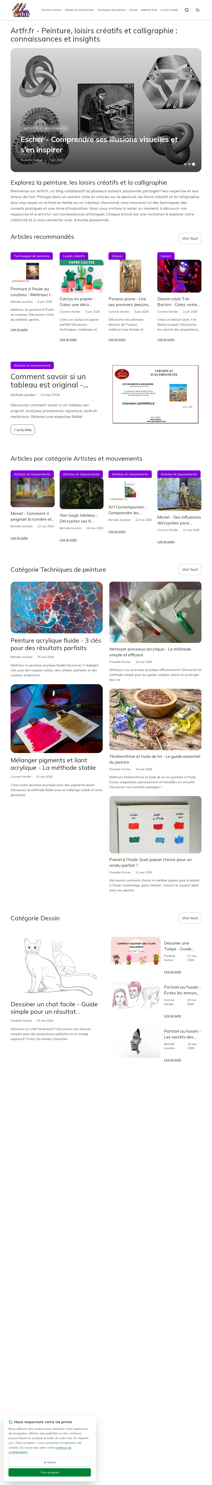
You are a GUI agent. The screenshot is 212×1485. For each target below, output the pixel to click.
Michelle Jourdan (22, 302)
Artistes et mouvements (79, 9)
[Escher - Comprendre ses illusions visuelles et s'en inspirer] (106, 110)
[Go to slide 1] (185, 164)
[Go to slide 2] (189, 164)
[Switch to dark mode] (197, 10)
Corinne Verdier (70, 311)
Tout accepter (49, 1472)
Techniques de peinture (111, 9)
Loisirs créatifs (169, 9)
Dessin (133, 9)
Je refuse (50, 1462)
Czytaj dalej (22, 430)
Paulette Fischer (31, 160)
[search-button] (186, 10)
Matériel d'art (149, 9)
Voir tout (190, 238)
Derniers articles (51, 9)
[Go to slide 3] (193, 164)
